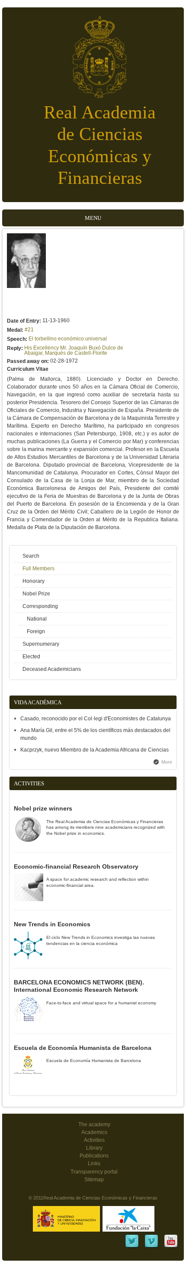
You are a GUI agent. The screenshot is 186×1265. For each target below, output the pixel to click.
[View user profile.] (26, 286)
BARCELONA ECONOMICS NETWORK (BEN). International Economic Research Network (79, 986)
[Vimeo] (151, 1246)
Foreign (36, 631)
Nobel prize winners (43, 808)
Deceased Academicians (51, 669)
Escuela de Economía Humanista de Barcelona (82, 1047)
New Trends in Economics (52, 924)
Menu (93, 218)
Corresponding (40, 606)
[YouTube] (171, 1246)
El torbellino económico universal (68, 339)
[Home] (93, 52)
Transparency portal (94, 1172)
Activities (94, 1140)
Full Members (38, 568)
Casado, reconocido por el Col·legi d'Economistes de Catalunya (95, 719)
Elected (31, 657)
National (37, 619)
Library (94, 1148)
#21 (29, 330)
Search (30, 556)
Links (94, 1163)
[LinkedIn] (132, 1246)
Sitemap (94, 1180)
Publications (94, 1156)
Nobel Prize (36, 594)
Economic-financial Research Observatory (76, 866)
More (166, 762)
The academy (94, 1124)
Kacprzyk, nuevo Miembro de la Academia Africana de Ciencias (94, 750)
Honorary (33, 581)
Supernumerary (40, 644)
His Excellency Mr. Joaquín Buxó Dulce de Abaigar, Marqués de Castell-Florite (73, 350)
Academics (94, 1132)
